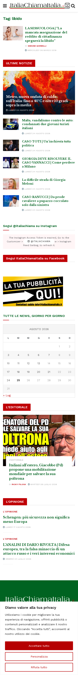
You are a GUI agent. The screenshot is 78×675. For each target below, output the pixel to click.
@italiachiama (40, 241)
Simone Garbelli (37, 46)
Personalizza (39, 656)
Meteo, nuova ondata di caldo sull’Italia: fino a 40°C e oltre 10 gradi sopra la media (37, 101)
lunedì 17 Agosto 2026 (18, 527)
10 (8, 363)
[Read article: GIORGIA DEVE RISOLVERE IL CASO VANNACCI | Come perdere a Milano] (11, 162)
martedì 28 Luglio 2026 (43, 484)
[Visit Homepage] (39, 6)
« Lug (7, 395)
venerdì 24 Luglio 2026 (18, 559)
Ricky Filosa (19, 484)
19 (28, 371)
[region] (39, 638)
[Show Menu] (5, 6)
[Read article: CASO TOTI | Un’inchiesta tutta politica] (11, 145)
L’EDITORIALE (16, 460)
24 (8, 380)
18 (18, 371)
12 (28, 363)
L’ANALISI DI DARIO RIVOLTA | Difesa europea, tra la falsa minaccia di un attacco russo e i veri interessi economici (39, 549)
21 (49, 371)
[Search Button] (73, 6)
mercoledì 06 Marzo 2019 (41, 50)
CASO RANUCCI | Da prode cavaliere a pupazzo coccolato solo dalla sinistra (45, 200)
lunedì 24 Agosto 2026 (21, 110)
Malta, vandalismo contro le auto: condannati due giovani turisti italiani (47, 124)
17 (8, 371)
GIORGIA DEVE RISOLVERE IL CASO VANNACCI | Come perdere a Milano (48, 162)
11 (18, 363)
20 (38, 371)
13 (38, 363)
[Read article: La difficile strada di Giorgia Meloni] (11, 183)
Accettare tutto (39, 645)
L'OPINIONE (10, 511)
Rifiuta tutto (39, 667)
